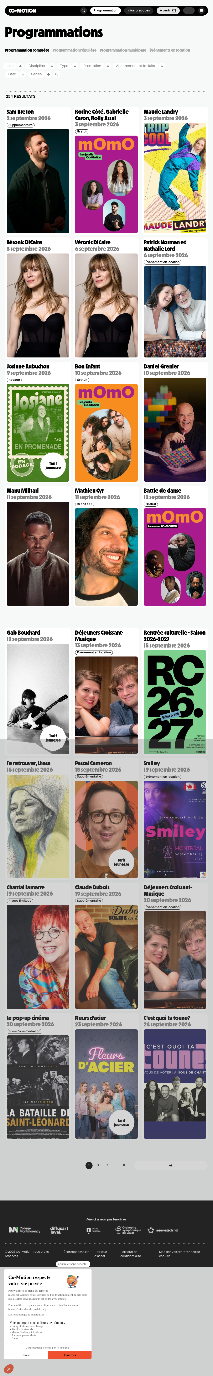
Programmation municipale (123, 50)
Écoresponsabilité (77, 1252)
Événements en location (170, 50)
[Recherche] (83, 10)
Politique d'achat (100, 1254)
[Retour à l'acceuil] (22, 11)
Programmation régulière (75, 50)
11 (124, 1165)
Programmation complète (27, 50)
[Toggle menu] (201, 10)
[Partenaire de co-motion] (43, 1230)
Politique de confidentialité (130, 1254)
